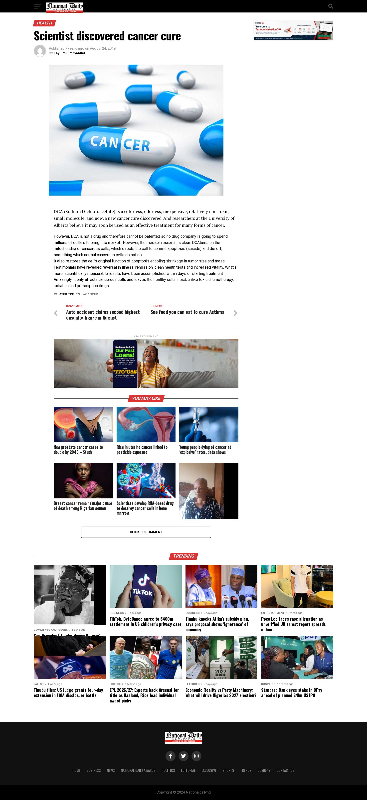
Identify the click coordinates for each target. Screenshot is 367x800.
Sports (228, 770)
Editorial (188, 770)
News (111, 770)
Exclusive (208, 770)
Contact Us (285, 770)
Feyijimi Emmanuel (69, 53)
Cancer (91, 294)
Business (93, 770)
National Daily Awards (138, 770)
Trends (245, 770)
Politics (168, 770)
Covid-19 (263, 770)
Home (76, 770)
